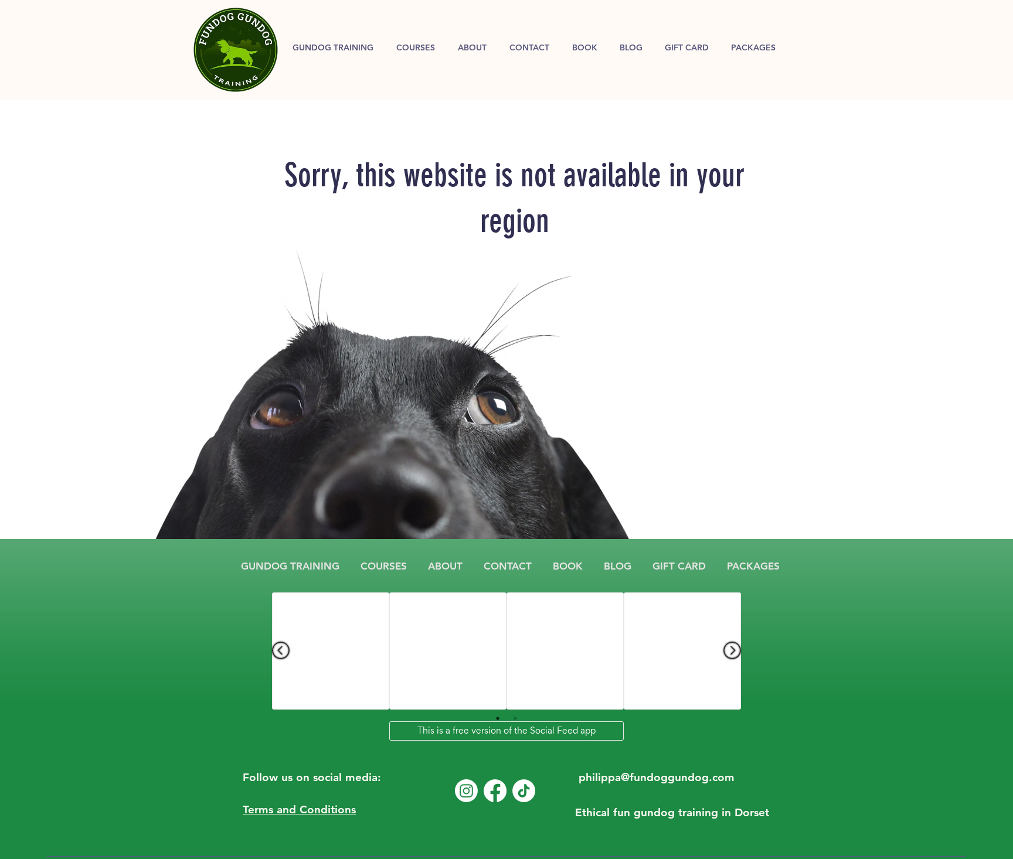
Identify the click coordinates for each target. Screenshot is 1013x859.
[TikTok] (523, 790)
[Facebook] (495, 790)
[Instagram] (466, 790)
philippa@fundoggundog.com (657, 777)
